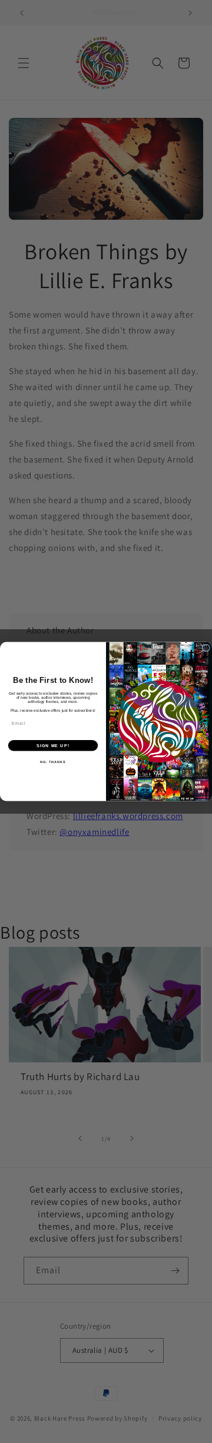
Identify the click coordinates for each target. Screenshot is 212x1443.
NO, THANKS (53, 762)
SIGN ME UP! (53, 745)
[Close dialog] (206, 648)
